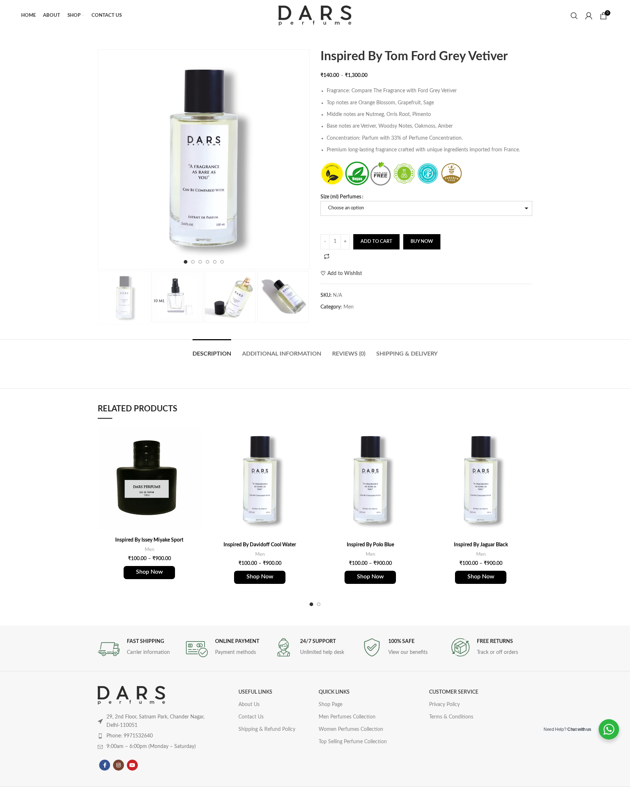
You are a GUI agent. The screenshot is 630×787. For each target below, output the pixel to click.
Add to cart (376, 241)
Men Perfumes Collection (347, 717)
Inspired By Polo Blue (370, 544)
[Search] (574, 15)
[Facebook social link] (104, 765)
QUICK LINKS (334, 692)
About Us (249, 704)
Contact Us (251, 717)
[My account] (589, 15)
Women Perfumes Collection (351, 729)
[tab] (211, 350)
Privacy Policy (444, 704)
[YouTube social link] (132, 765)
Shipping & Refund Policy (266, 729)
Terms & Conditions (451, 717)
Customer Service (453, 692)
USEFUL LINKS (255, 692)
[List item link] (154, 736)
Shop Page (330, 704)
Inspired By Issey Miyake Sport (149, 540)
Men (348, 307)
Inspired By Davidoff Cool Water (259, 544)
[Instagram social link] (118, 765)
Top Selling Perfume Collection (353, 741)
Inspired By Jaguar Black (481, 544)
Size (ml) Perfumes (340, 196)
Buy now (422, 241)
